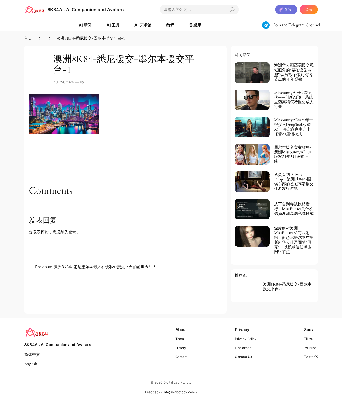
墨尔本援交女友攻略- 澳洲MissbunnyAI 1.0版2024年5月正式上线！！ (293, 154)
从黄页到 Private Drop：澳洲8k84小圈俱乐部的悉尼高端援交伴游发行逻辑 (294, 181)
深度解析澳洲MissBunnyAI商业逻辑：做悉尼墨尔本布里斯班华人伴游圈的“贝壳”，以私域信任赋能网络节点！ (294, 240)
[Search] (232, 9)
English (30, 363)
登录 (308, 9)
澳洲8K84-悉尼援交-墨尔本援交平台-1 (287, 286)
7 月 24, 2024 (63, 82)
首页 (28, 38)
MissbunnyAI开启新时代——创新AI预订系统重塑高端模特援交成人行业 (294, 99)
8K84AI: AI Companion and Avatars (85, 9)
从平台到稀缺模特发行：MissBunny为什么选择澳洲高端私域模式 (294, 209)
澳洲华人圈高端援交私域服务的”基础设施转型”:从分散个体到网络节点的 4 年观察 (294, 72)
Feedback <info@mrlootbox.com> (171, 392)
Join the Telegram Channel (297, 25)
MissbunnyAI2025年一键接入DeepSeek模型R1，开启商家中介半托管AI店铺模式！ (293, 127)
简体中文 (32, 354)
